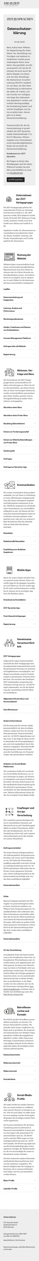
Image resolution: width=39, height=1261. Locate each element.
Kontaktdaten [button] (9, 1079)
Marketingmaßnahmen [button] (13, 319)
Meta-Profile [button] (8, 1180)
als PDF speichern (15, 180)
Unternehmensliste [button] (11, 885)
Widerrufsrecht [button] (10, 1071)
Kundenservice (16, 173)
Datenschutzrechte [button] (11, 1055)
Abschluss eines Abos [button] (12, 407)
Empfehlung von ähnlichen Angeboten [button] (14, 550)
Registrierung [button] (9, 354)
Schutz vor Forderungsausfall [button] (16, 432)
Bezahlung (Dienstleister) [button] (14, 424)
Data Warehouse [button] (10, 710)
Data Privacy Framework (13, 994)
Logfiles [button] (6, 289)
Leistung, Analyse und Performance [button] (12, 309)
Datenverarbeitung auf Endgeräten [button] (13, 298)
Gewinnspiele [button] (9, 451)
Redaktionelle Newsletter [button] (14, 541)
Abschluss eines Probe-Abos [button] (15, 415)
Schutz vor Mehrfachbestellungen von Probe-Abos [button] (17, 441)
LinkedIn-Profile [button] (10, 1189)
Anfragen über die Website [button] (14, 346)
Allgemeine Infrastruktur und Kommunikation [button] (15, 700)
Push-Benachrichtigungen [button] (14, 616)
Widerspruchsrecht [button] (11, 1063)
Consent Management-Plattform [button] (17, 338)
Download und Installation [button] (14, 600)
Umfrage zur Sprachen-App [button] (15, 467)
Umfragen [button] (7, 459)
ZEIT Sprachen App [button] (11, 608)
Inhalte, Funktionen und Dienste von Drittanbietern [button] (16, 328)
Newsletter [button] (8, 533)
